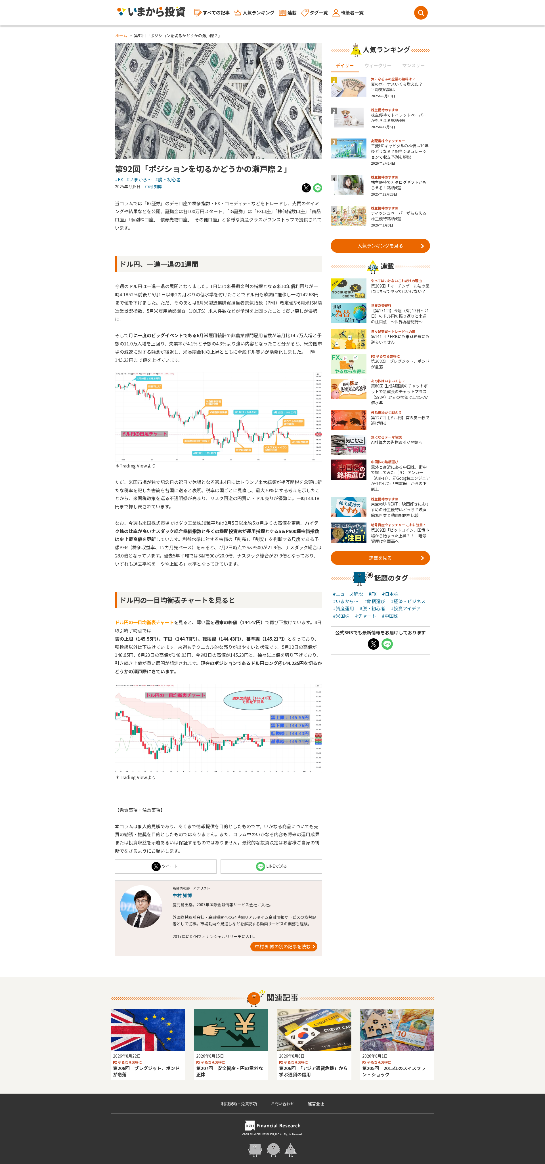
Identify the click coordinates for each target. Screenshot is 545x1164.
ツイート (170, 866)
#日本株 (390, 593)
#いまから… (139, 179)
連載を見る (380, 557)
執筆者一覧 (352, 12)
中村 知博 (153, 186)
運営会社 (316, 1103)
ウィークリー (378, 65)
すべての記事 (216, 12)
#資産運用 (343, 608)
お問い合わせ (282, 1103)
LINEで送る (276, 866)
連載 (292, 12)
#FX (119, 179)
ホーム (121, 35)
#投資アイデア (406, 608)
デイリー (345, 65)
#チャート (365, 615)
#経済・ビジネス (408, 601)
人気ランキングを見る (380, 245)
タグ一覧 (319, 12)
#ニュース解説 (348, 593)
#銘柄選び (374, 601)
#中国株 (390, 615)
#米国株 (341, 615)
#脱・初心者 (168, 179)
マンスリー (413, 65)
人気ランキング (258, 12)
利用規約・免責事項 (239, 1103)
